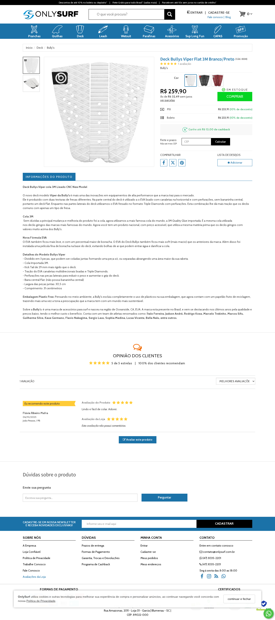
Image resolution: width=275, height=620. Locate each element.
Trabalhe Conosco (34, 564)
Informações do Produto (49, 177)
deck (36, 195)
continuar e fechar (239, 598)
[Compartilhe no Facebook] (163, 162)
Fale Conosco (31, 570)
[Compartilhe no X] (172, 162)
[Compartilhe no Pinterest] (181, 162)
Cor (176, 78)
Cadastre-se (218, 12)
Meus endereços (151, 564)
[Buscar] (169, 14)
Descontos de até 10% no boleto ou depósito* (83, 2)
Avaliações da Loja (34, 577)
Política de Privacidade (40, 601)
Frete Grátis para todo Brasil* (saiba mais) (135, 2)
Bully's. (58, 229)
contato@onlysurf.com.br (218, 552)
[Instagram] (210, 578)
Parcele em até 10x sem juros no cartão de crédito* (189, 2)
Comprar (234, 96)
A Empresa (29, 545)
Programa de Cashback (96, 564)
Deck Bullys (132, 242)
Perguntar (164, 497)
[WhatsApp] (224, 578)
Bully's (164, 68)
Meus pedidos (149, 558)
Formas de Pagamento (96, 552)
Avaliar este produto (139, 439)
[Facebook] (203, 578)
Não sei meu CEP (168, 143)
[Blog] (217, 578)
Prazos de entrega (93, 545)
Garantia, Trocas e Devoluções (101, 558)
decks (31, 225)
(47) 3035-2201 (211, 558)
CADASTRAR (224, 523)
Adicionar (236, 162)
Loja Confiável (31, 552)
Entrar (196, 12)
